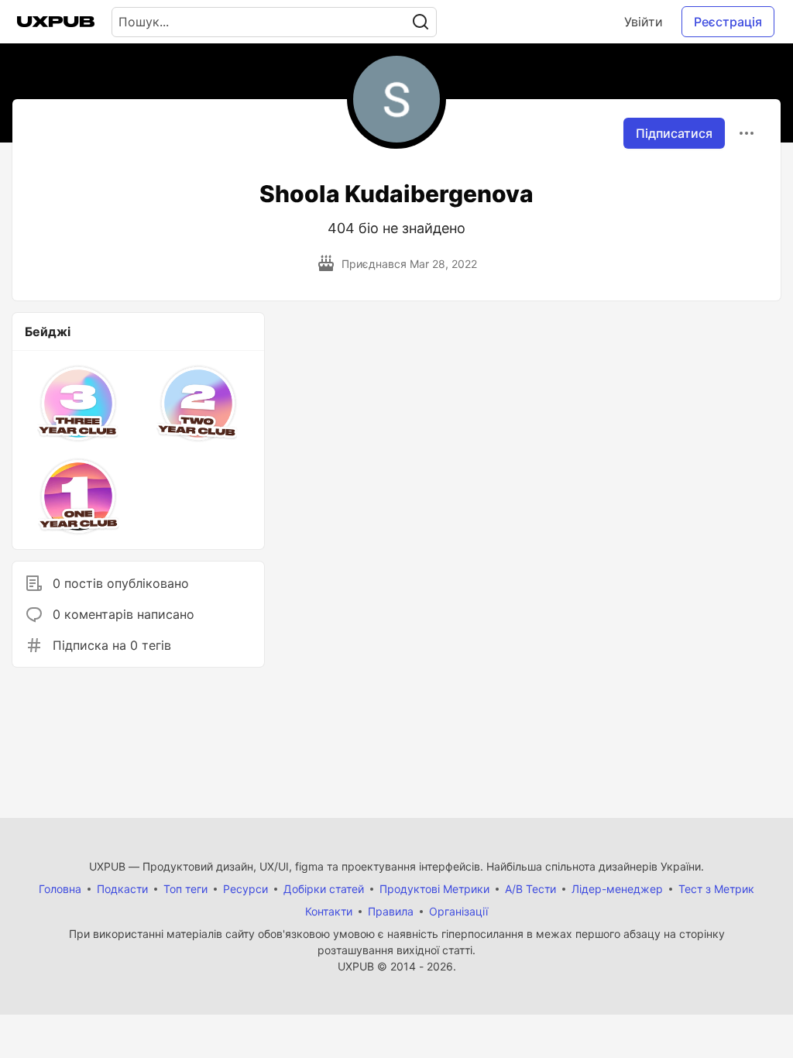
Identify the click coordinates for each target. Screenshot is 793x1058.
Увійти (643, 21)
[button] (78, 403)
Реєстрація (728, 21)
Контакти (328, 911)
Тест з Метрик (716, 888)
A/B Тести (530, 888)
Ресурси (245, 888)
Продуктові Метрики (434, 888)
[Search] (420, 22)
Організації (458, 911)
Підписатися (674, 133)
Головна (60, 888)
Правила (391, 911)
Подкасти (122, 888)
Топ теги (185, 888)
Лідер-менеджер (617, 888)
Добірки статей (323, 888)
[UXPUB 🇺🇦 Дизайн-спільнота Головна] (55, 21)
